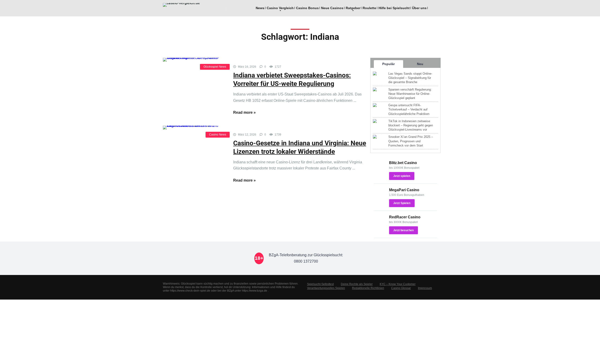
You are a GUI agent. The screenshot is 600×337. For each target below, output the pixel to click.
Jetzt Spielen (401, 203)
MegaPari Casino (404, 190)
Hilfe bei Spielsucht (394, 8)
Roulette (369, 8)
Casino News (217, 134)
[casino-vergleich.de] (181, 5)
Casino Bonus (307, 8)
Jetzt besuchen (403, 230)
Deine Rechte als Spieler (357, 284)
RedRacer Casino (404, 217)
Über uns (419, 8)
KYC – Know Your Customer (398, 284)
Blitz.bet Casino (403, 163)
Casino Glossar (401, 288)
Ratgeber (353, 8)
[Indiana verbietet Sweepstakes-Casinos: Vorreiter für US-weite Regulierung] (194, 60)
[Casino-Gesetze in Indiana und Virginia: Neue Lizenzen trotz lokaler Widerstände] (194, 127)
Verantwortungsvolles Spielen (326, 288)
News (260, 8)
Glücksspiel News (214, 66)
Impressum (425, 288)
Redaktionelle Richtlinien (368, 288)
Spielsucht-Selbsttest (320, 284)
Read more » (244, 112)
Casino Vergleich (280, 8)
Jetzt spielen (401, 176)
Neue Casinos (332, 8)
